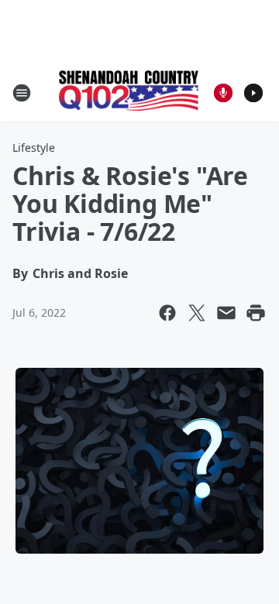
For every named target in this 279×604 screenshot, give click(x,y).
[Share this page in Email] (226, 313)
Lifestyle (33, 147)
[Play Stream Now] (253, 93)
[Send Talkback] (223, 93)
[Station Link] (128, 92)
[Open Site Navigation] (21, 93)
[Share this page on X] (197, 313)
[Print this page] (256, 313)
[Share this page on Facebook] (167, 313)
